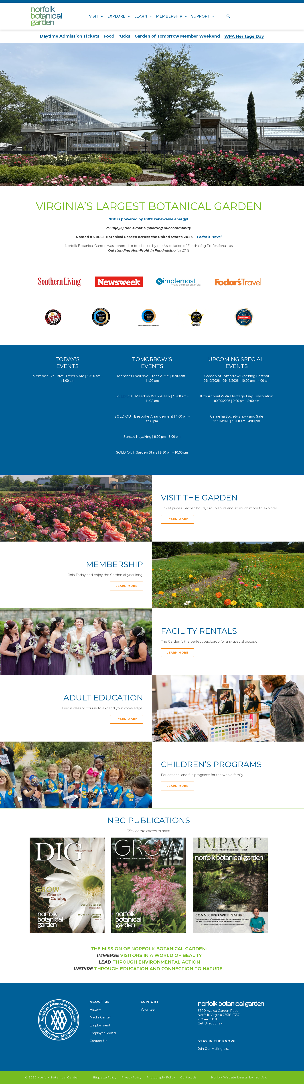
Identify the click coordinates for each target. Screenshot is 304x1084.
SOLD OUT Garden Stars (136, 452)
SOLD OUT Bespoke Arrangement (144, 416)
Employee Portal (103, 1033)
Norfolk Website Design (229, 1077)
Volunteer (148, 1010)
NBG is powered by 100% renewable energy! (149, 219)
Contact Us (98, 1041)
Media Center (100, 1017)
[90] (238, 282)
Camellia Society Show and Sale (236, 416)
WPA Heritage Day (244, 36)
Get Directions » (210, 1023)
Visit (93, 16)
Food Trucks (117, 36)
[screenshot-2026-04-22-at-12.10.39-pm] (67, 885)
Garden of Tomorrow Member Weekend (177, 36)
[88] (53, 317)
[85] (119, 282)
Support (200, 16)
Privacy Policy (131, 1077)
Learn (140, 16)
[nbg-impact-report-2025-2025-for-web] (230, 885)
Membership (169, 16)
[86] (178, 282)
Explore (116, 16)
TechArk (260, 1077)
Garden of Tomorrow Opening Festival (236, 376)
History (95, 1010)
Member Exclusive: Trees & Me (58, 376)
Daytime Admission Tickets (69, 36)
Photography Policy (161, 1077)
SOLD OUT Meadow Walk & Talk (143, 396)
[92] (243, 317)
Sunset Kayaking (137, 436)
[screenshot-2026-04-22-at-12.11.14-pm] (148, 885)
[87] (59, 282)
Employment (100, 1025)
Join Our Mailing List (213, 1049)
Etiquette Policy (104, 1077)
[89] (148, 317)
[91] (101, 317)
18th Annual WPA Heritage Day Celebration (236, 396)
